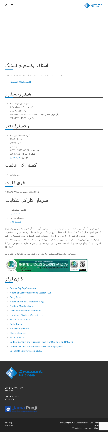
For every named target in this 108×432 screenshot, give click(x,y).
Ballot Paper (16, 324)
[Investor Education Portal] (21, 411)
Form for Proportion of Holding (25, 310)
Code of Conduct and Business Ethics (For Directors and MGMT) (41, 341)
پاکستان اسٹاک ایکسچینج (20, 81)
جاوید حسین (15, 157)
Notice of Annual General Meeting (27, 301)
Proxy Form (15, 297)
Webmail (9, 425)
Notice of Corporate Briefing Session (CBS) (31, 292)
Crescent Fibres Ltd (84, 422)
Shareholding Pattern (20, 319)
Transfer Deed (17, 337)
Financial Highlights (19, 328)
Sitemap (9, 422)
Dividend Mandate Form (21, 306)
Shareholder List (18, 333)
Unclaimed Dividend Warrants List (26, 315)
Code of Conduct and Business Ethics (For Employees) (36, 346)
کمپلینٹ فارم (15, 221)
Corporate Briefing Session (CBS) (26, 350)
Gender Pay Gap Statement (23, 288)
